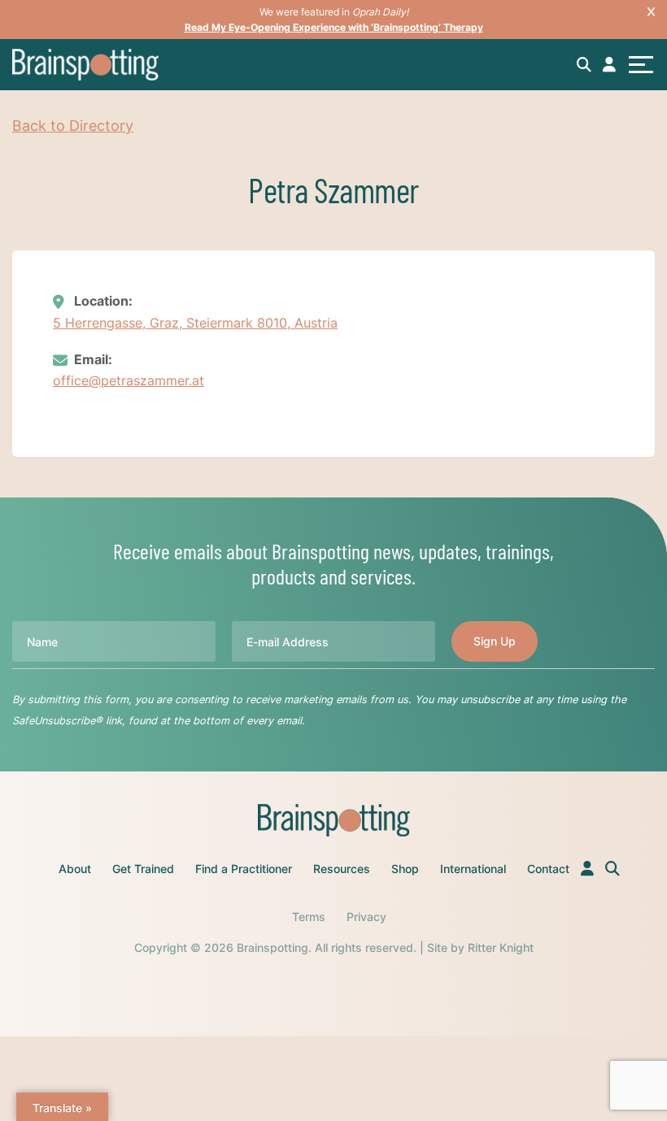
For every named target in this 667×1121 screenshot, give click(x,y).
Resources (341, 869)
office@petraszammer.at (128, 380)
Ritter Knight (501, 947)
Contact (548, 869)
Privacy (366, 916)
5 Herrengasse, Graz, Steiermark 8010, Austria (195, 323)
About (75, 869)
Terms (308, 916)
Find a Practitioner (243, 869)
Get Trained (143, 869)
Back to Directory (72, 125)
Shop (405, 869)
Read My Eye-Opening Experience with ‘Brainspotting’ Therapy (334, 27)
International (473, 869)
